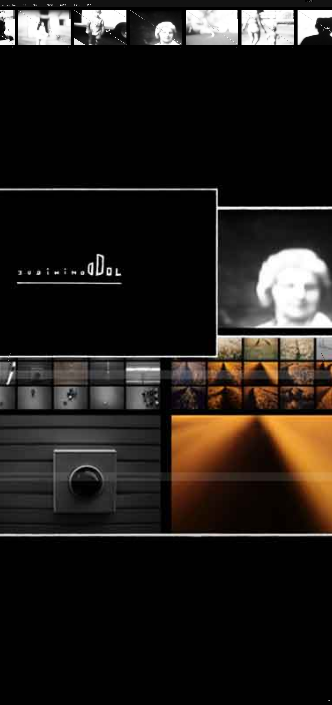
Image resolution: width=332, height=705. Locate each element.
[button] (8, 30)
